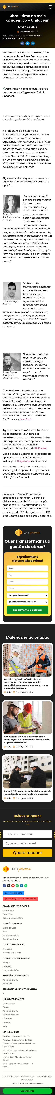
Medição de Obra (11, 935)
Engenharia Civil (41, 59)
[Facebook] (4, 885)
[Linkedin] (21, 885)
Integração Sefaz (11, 970)
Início (5, 35)
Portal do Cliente (10, 980)
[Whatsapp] (25, 885)
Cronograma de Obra (13, 918)
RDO (5, 931)
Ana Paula (26, 419)
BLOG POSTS (15, 35)
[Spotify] (17, 885)
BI (3, 993)
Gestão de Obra (10, 939)
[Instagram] (8, 885)
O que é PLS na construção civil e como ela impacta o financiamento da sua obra (27, 793)
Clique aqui (23, 461)
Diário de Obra (9, 928)
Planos (6, 1007)
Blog (5, 1026)
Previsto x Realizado (12, 952)
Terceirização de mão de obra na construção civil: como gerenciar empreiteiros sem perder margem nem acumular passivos (26, 684)
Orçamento (8, 910)
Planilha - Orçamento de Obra (17, 1036)
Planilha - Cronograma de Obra (17, 1040)
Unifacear (12, 63)
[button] (50, 6)
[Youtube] (13, 885)
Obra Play (7, 1018)
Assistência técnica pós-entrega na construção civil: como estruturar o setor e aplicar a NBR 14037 (27, 739)
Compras (7, 966)
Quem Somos (9, 1003)
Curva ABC (8, 914)
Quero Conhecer (11, 1014)
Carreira (6, 1022)
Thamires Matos (40, 437)
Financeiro (7, 949)
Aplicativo (7, 983)
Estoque (6, 962)
